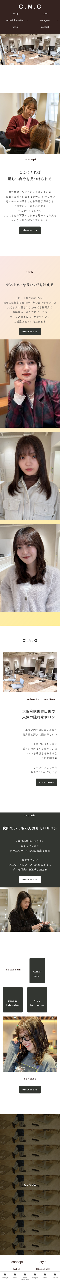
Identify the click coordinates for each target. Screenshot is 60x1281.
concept (17, 1262)
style (43, 1262)
